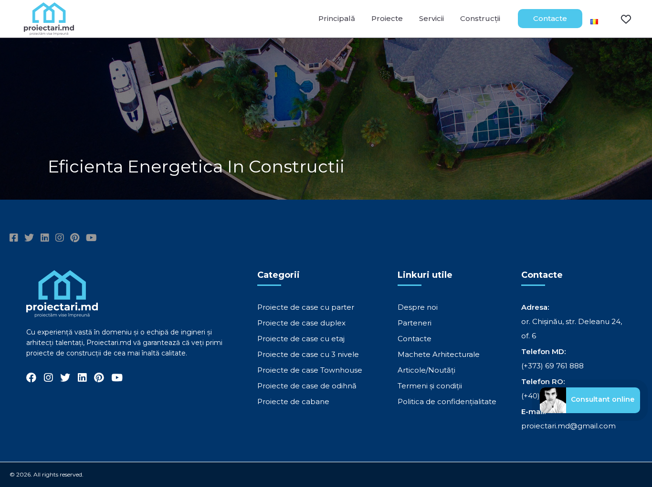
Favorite (620, 18)
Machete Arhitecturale (439, 354)
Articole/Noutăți (426, 370)
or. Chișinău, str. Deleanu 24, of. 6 (571, 328)
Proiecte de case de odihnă (307, 385)
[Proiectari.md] (49, 30)
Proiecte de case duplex (301, 322)
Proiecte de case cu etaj (301, 338)
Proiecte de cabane (293, 401)
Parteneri (414, 322)
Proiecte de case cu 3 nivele (308, 354)
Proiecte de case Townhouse (309, 370)
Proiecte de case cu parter (305, 307)
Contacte (550, 18)
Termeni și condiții (430, 385)
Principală (336, 18)
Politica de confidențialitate (447, 401)
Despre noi (418, 307)
